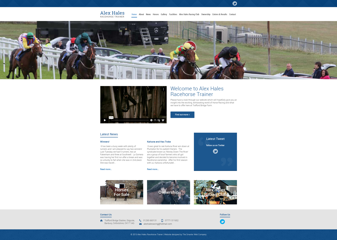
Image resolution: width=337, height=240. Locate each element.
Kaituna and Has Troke (159, 142)
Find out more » (182, 115)
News (148, 14)
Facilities (173, 14)
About (141, 14)
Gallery (164, 14)
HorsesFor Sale (121, 192)
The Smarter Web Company (194, 235)
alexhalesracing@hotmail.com (158, 224)
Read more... (106, 169)
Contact (232, 14)
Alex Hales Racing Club (189, 14)
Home (134, 14)
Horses (156, 14)
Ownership (168, 192)
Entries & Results (219, 14)
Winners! (104, 142)
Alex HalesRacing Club (215, 192)
